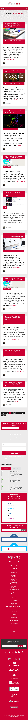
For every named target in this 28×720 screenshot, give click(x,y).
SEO (9, 129)
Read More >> (10, 59)
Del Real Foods (14, 604)
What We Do (14, 572)
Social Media (14, 582)
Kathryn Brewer (14, 617)
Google (10, 40)
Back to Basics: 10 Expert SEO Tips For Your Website (13, 111)
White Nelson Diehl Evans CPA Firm (14, 606)
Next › (22, 413)
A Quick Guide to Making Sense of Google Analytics (14, 71)
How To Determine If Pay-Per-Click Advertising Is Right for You (13, 384)
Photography (14, 593)
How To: (21, 83)
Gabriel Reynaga (14, 623)
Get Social (14, 629)
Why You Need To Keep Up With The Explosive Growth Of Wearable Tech (13, 194)
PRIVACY (7, 715)
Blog (5, 40)
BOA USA (14, 601)
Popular (16, 468)
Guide (16, 83)
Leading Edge (14, 603)
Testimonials (14, 633)
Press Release (8, 42)
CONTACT (22, 715)
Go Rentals (14, 600)
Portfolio (14, 597)
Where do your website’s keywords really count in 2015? (13, 279)
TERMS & (15, 715)
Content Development (14, 589)
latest (6, 468)
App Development (14, 580)
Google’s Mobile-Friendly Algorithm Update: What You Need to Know (13, 25)
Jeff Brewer (8, 62)
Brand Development (14, 590)
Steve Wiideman (14, 619)
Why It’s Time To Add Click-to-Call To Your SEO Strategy (13, 157)
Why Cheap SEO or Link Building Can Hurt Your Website (14, 235)
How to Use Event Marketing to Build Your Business (15, 480)
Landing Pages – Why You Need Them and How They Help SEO (12, 318)
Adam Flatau (14, 625)
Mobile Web (17, 40)
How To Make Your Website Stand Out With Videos (12, 351)
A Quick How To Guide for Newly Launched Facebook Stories (16, 473)
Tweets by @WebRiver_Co (9, 549)
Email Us (15, 568)
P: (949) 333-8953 (14, 565)
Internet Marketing (13, 251)
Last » (3, 415)
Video (14, 592)
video (18, 355)
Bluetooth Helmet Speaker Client (14, 607)
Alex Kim (14, 622)
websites (14, 129)
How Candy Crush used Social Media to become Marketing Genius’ (16, 488)
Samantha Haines (14, 620)
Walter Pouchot (14, 616)
